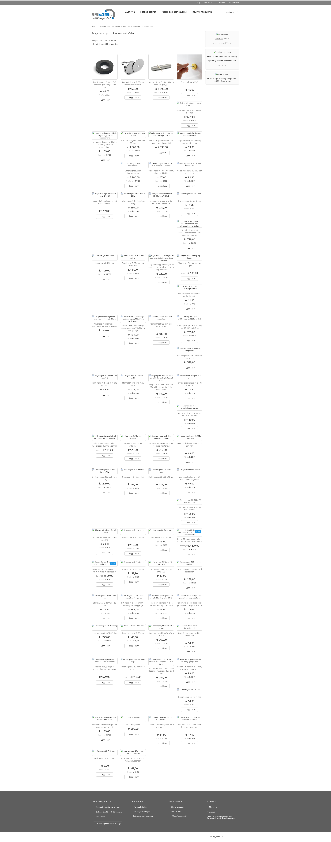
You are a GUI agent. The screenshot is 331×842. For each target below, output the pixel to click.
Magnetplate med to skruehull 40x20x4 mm (189, 414)
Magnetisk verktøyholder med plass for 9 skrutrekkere (104, 325)
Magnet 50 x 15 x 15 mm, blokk (133, 384)
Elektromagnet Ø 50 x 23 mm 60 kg (133, 202)
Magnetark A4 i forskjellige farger (189, 264)
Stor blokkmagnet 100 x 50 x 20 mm (133, 141)
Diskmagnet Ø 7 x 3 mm (104, 758)
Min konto (213, 807)
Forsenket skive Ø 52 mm (133, 633)
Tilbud (209, 816)
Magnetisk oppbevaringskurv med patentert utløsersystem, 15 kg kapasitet (161, 267)
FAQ (198, 3)
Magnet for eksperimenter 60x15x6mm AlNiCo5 (161, 202)
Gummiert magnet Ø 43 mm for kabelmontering (161, 444)
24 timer (228, 43)
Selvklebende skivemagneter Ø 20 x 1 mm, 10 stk (104, 725)
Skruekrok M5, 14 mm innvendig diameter (189, 294)
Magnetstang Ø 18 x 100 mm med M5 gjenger (161, 83)
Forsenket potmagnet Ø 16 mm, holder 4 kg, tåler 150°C (161, 604)
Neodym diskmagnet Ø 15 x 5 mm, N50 (189, 444)
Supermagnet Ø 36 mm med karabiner (189, 570)
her (225, 65)
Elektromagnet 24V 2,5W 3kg (104, 633)
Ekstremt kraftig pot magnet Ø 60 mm (189, 111)
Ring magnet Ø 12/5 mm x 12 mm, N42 (104, 384)
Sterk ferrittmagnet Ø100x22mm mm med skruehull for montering (189, 232)
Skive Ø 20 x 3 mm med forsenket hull (189, 634)
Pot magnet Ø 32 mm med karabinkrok (161, 325)
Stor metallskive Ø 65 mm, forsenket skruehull (133, 83)
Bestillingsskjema (228, 818)
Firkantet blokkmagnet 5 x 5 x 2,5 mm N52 (161, 725)
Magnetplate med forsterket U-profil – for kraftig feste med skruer (161, 387)
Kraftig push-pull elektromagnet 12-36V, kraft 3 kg (189, 326)
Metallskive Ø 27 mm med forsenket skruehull (189, 725)
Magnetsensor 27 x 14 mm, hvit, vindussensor (133, 759)
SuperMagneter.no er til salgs (109, 823)
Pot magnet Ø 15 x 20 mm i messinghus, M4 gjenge (133, 604)
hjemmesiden (113, 44)
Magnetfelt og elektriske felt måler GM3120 (105, 202)
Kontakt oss (100, 816)
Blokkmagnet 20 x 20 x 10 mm (161, 477)
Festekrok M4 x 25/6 (189, 82)
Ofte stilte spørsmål (178, 816)
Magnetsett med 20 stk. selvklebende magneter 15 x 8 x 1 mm (161, 671)
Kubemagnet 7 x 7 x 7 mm (189, 697)
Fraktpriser (219, 38)
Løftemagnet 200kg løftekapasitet (133, 172)
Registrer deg (234, 3)
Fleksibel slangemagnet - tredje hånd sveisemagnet (104, 668)
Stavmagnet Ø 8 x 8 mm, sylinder (132, 444)
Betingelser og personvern (143, 816)
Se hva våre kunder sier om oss (107, 807)
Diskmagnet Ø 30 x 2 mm (133, 569)
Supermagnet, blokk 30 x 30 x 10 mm (161, 634)
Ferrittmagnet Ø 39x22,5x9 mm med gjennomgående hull (104, 84)
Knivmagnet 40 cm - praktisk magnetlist (189, 356)
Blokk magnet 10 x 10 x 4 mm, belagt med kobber (161, 172)
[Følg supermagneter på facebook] (218, 812)
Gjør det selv (209, 3)
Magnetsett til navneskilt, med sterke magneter (189, 478)
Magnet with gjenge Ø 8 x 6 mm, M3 (104, 538)
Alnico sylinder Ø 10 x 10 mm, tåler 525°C (189, 172)
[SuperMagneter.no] (103, 14)
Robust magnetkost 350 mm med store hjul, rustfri (161, 141)
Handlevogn (230, 12)
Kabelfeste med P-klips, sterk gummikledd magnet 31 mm (189, 604)
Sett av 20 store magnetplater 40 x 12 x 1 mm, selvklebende (189, 540)
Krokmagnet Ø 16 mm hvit (133, 477)
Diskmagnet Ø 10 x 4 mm (133, 537)
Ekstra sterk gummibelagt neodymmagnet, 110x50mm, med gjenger (133, 328)
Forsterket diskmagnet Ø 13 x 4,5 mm (189, 384)
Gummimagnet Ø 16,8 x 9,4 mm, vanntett (189, 508)
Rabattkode (227, 816)
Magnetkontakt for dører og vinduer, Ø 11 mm (189, 141)
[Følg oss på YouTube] (225, 812)
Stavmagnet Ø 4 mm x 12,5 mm (104, 604)
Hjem (94, 26)
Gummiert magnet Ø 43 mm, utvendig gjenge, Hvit (189, 668)
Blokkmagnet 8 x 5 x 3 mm (189, 201)
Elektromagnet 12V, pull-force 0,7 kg (104, 478)
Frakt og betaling (140, 807)
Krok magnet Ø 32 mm (104, 263)
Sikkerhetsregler (177, 807)
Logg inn (221, 3)
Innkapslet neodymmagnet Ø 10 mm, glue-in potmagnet (104, 570)
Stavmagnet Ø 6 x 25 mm (161, 537)
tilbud (113, 40)
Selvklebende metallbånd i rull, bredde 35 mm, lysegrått (104, 444)
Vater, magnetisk (133, 724)
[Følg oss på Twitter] (222, 812)
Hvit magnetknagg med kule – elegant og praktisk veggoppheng (104, 144)
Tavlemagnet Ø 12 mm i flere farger (133, 668)
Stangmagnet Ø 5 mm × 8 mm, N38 (161, 570)
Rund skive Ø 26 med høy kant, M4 (133, 264)
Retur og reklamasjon (141, 812)
